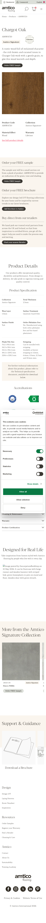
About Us (5, 857)
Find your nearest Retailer (15, 242)
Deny (23, 508)
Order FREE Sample (12, 65)
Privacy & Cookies (12, 898)
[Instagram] (15, 889)
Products (12, 16)
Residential (10, 2)
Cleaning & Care (8, 837)
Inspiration (6, 807)
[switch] (39, 459)
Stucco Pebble (8, 685)
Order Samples (8, 823)
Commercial (24, 2)
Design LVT (6, 793)
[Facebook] (8, 889)
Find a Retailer (7, 832)
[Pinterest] (37, 889)
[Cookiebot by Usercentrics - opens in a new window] (32, 413)
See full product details (12, 140)
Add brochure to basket (14, 208)
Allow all (23, 492)
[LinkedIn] (30, 889)
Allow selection (23, 500)
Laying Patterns (8, 798)
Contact (5, 853)
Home (4, 16)
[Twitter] (23, 889)
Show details (32, 484)
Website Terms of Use (32, 898)
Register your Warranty (11, 828)
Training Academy (9, 867)
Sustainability (7, 862)
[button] (23, 585)
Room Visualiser (8, 803)
